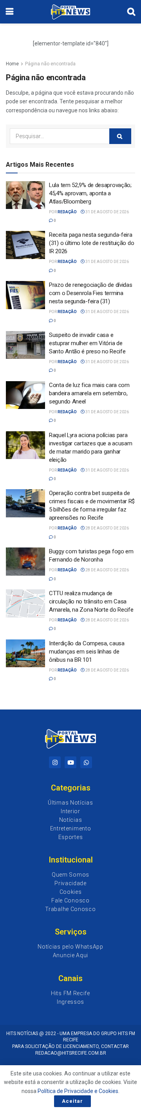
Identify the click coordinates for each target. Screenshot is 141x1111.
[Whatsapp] (86, 762)
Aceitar (72, 1101)
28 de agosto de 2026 (107, 528)
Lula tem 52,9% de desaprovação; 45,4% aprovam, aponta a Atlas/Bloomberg (90, 193)
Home (12, 64)
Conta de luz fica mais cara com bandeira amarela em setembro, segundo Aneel (89, 393)
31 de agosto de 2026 (107, 212)
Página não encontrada (50, 64)
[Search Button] (120, 136)
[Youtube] (70, 762)
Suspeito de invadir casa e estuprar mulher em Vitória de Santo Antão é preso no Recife (87, 343)
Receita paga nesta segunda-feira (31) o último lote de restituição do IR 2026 (91, 243)
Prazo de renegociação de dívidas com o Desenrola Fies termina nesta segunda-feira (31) (90, 293)
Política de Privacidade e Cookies (78, 1091)
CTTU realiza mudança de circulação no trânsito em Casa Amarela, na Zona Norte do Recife (91, 601)
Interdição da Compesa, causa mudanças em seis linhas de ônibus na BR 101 (87, 651)
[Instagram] (55, 762)
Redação (67, 212)
